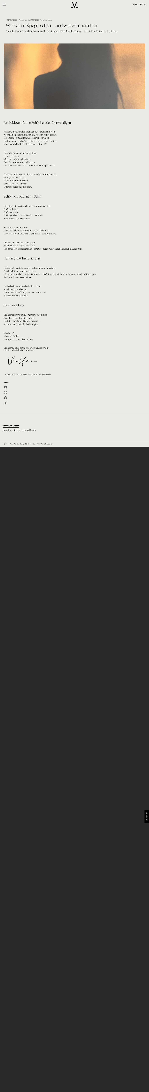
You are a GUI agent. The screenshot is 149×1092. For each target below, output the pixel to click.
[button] (4, 4)
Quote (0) (147, 816)
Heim (5, 444)
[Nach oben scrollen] (145, 1088)
